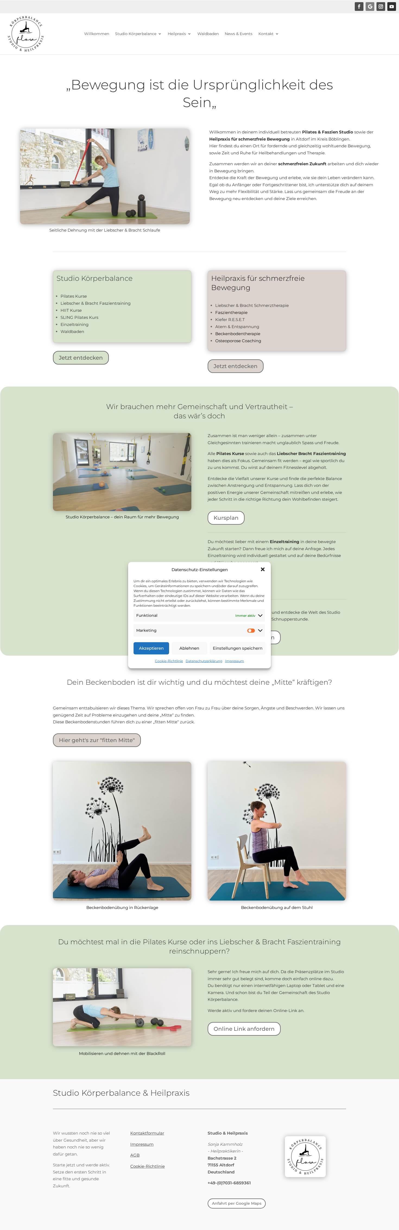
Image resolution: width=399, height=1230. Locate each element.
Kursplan (226, 518)
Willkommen (96, 33)
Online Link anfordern (244, 1029)
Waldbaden (208, 33)
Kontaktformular (147, 1133)
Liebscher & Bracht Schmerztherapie (252, 305)
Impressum (234, 661)
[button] (262, 569)
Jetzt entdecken (81, 357)
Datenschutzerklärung (204, 661)
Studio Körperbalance (135, 33)
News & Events (238, 33)
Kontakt (266, 33)
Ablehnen (189, 647)
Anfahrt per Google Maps (236, 1203)
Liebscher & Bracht (252, 942)
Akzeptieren (151, 647)
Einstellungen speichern (237, 647)
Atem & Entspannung (237, 326)
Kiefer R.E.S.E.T (230, 319)
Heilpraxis (177, 33)
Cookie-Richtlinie (169, 661)
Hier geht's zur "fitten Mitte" (97, 740)
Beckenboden (110, 682)
